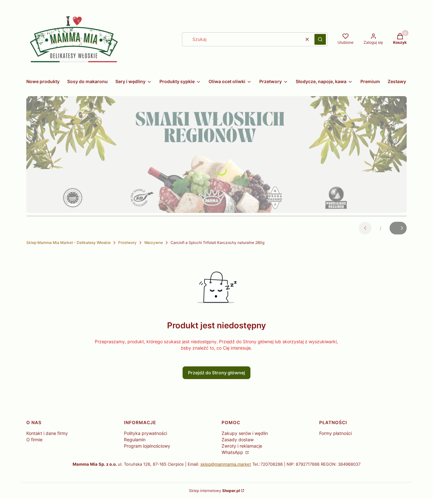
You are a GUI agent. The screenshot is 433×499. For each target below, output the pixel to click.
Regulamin (134, 439)
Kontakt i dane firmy (47, 433)
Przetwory (127, 242)
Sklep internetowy (214, 490)
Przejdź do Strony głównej (216, 372)
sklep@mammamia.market (225, 464)
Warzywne (153, 242)
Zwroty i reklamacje (242, 446)
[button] (320, 39)
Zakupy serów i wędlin (245, 433)
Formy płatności (335, 433)
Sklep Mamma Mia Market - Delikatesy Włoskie (68, 242)
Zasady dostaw (238, 439)
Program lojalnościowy (147, 446)
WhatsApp (233, 452)
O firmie (34, 439)
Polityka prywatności (145, 433)
